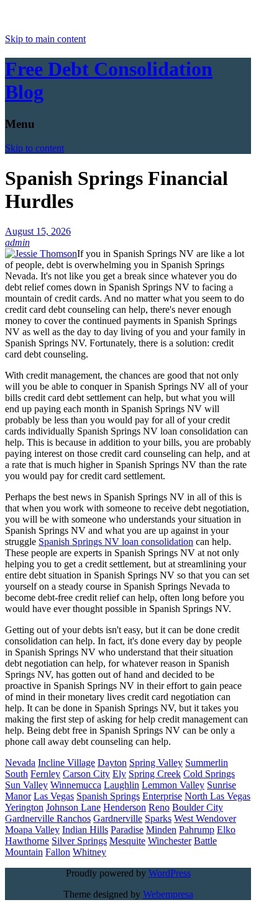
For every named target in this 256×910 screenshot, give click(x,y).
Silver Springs (79, 841)
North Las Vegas (217, 796)
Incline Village (66, 762)
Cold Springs (209, 773)
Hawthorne (27, 841)
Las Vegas (54, 796)
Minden (161, 829)
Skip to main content (45, 39)
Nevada (20, 762)
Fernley (45, 773)
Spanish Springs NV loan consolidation (116, 541)
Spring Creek (155, 773)
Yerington (24, 807)
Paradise (127, 829)
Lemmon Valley (173, 785)
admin (17, 242)
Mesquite (127, 841)
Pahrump (196, 829)
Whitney (89, 852)
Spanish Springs (108, 796)
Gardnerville (117, 818)
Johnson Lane (73, 807)
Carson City (86, 773)
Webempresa (168, 894)
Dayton (112, 762)
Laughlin (121, 785)
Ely (119, 773)
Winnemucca (75, 785)
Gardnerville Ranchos (48, 818)
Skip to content (34, 148)
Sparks (158, 818)
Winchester (169, 841)
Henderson (124, 807)
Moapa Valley (32, 829)
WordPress (170, 873)
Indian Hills (85, 829)
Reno (159, 807)
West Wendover (205, 818)
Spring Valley (156, 762)
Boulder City (197, 807)
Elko (226, 829)
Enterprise (162, 796)
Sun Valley (26, 785)
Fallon (57, 852)
